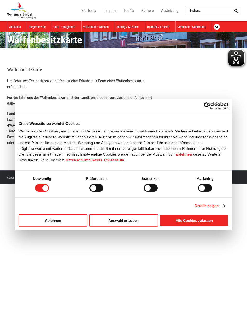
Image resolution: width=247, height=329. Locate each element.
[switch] (96, 188)
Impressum (114, 160)
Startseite (89, 10)
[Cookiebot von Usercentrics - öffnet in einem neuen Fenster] (207, 106)
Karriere (147, 10)
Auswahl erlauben (123, 220)
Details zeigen (207, 206)
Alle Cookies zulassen (194, 220)
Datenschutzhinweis (84, 160)
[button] (217, 26)
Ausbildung (169, 10)
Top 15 (129, 10)
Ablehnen (53, 220)
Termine (110, 10)
